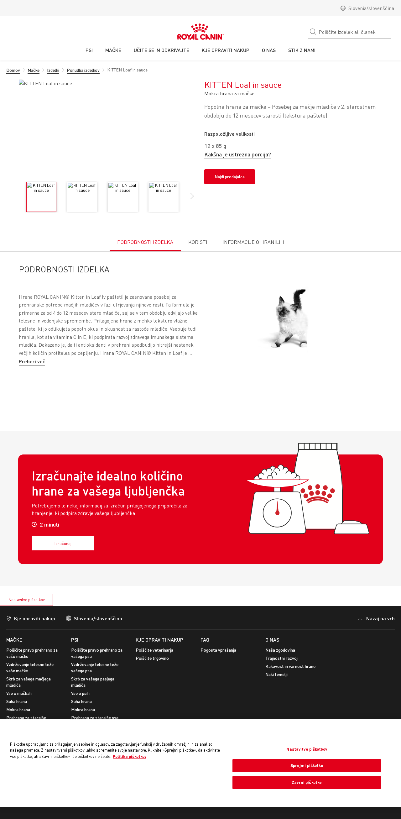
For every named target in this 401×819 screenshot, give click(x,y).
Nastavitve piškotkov (26, 599)
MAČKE (14, 640)
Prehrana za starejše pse (94, 717)
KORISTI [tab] (197, 242)
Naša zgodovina (280, 650)
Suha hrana (16, 701)
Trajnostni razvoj (281, 658)
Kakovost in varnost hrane (290, 666)
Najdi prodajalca (230, 176)
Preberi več (32, 361)
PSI (74, 640)
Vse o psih (80, 693)
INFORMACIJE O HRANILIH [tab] (253, 242)
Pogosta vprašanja (218, 650)
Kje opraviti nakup (34, 618)
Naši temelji (276, 674)
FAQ (204, 640)
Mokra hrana (18, 709)
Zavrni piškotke (307, 782)
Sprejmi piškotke (306, 765)
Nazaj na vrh (380, 618)
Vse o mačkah (19, 693)
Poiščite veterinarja (154, 650)
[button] (192, 199)
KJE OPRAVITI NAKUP (159, 640)
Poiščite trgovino (152, 658)
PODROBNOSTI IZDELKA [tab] (145, 242)
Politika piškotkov (129, 756)
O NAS (272, 640)
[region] (200, 763)
